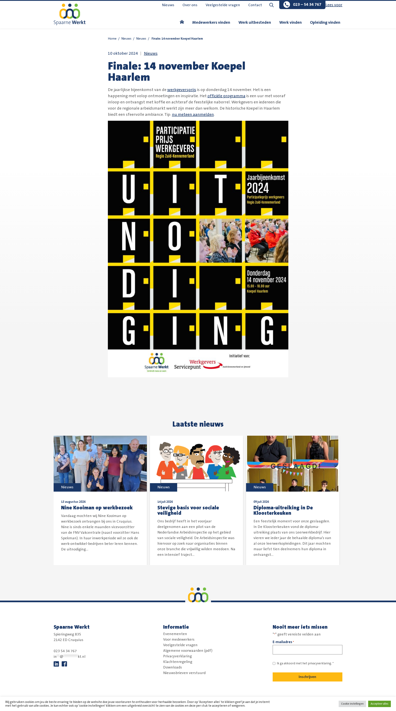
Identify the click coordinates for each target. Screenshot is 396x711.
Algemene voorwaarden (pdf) (187, 650)
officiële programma (226, 96)
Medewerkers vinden (211, 22)
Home (112, 38)
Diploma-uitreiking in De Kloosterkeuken (283, 510)
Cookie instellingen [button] (352, 703)
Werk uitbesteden (254, 22)
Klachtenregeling (177, 662)
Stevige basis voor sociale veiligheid (188, 510)
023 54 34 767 (65, 651)
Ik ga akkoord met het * (305, 663)
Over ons (190, 5)
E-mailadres (283, 642)
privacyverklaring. (320, 663)
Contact (255, 5)
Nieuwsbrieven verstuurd (184, 673)
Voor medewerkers (178, 639)
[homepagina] (182, 22)
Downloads (172, 667)
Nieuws (168, 5)
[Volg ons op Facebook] (64, 664)
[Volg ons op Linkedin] (56, 664)
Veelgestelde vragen (223, 5)
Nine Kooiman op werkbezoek (97, 508)
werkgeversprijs (181, 90)
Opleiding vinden (325, 22)
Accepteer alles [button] (379, 703)
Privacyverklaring (177, 656)
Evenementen (175, 634)
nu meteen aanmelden (193, 114)
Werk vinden (290, 22)
